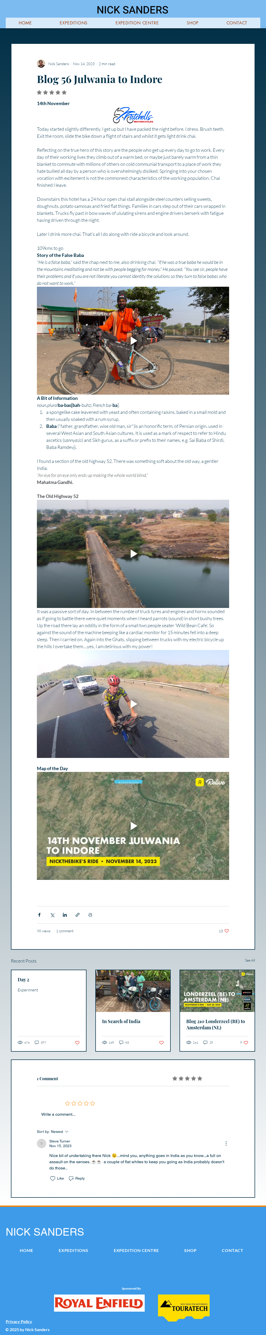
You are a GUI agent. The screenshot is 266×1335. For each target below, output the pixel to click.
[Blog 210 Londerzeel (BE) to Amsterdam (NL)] (217, 991)
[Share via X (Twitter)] (52, 914)
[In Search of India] (133, 991)
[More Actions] (226, 1143)
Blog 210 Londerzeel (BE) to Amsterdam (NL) (215, 1024)
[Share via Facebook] (39, 914)
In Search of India (121, 1021)
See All (250, 960)
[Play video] (133, 341)
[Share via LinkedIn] (64, 914)
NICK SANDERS (132, 10)
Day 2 (23, 979)
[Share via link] (77, 914)
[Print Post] (90, 914)
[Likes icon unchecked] (52, 1178)
